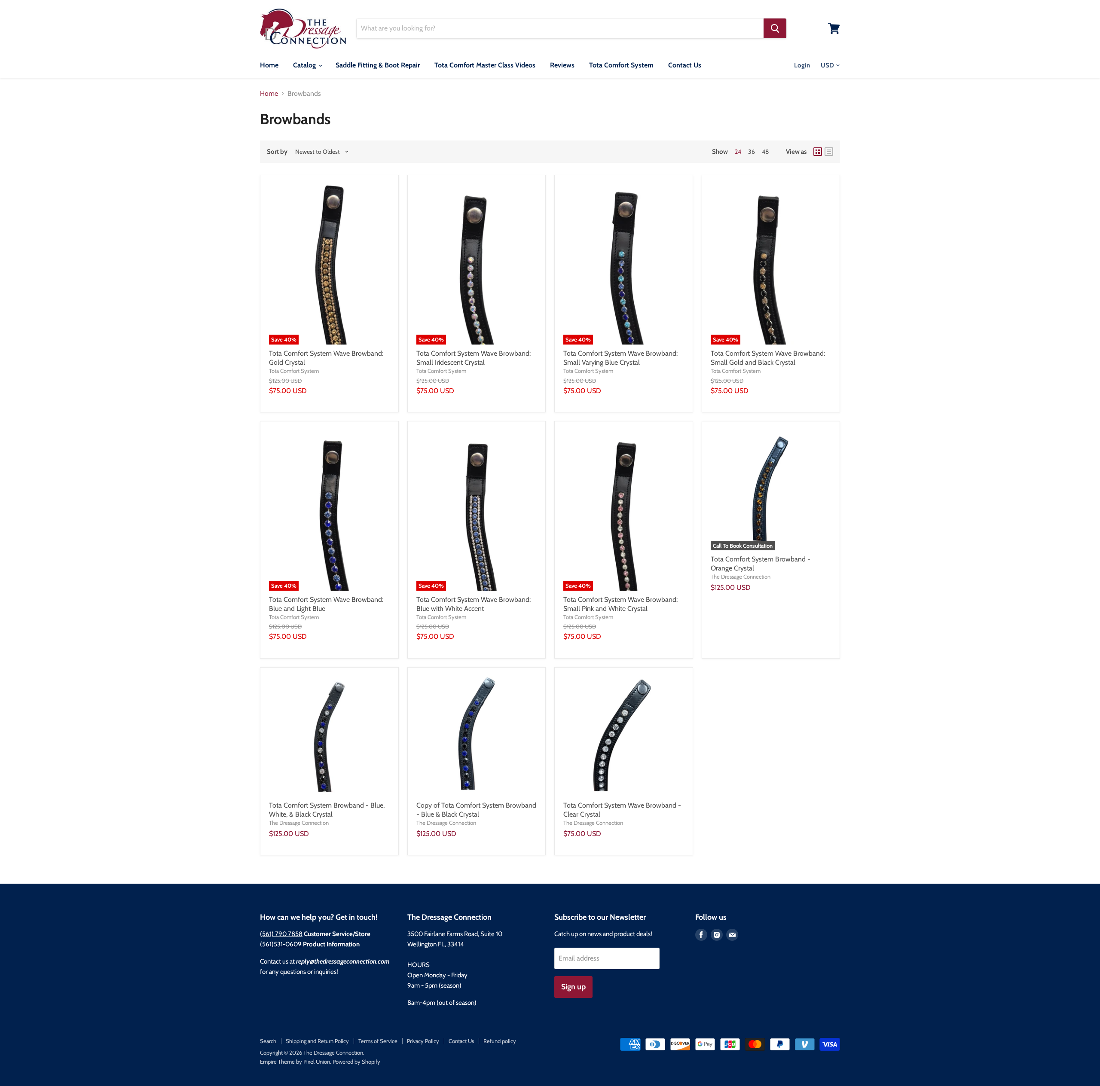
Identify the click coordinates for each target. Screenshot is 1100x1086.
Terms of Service (377, 1040)
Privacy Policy (423, 1040)
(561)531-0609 (281, 944)
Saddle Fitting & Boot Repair (378, 65)
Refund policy (499, 1040)
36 (751, 152)
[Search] (775, 28)
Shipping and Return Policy (317, 1040)
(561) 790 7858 (281, 934)
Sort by (277, 152)
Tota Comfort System (621, 65)
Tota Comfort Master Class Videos (484, 65)
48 (765, 152)
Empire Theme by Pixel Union (295, 1061)
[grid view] (817, 151)
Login (802, 65)
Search (268, 1040)
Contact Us (684, 65)
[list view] (829, 151)
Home (269, 65)
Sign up (573, 986)
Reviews (562, 65)
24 (738, 152)
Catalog (305, 65)
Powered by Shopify (356, 1061)
